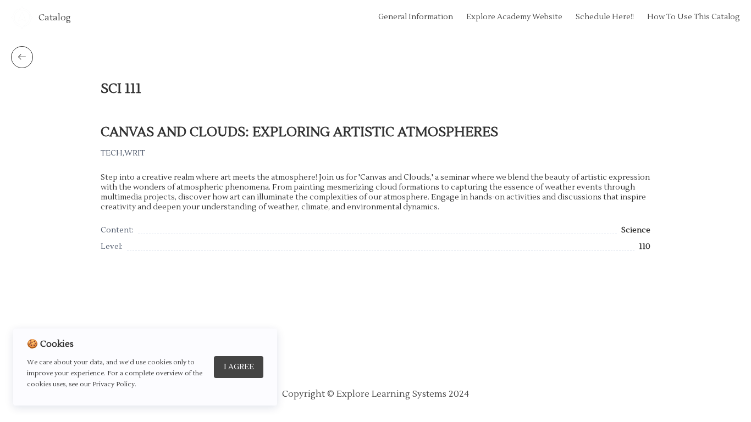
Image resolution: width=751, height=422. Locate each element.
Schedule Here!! (605, 17)
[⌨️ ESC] (22, 57)
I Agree (239, 367)
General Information (415, 17)
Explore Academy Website (514, 17)
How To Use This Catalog (693, 17)
